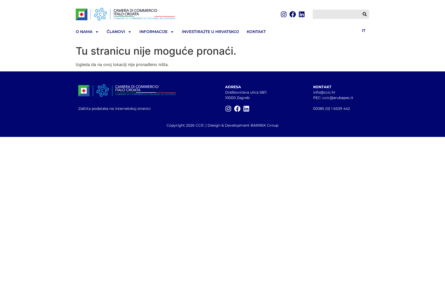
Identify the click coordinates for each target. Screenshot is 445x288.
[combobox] (336, 14)
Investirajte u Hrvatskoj (210, 31)
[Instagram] (283, 14)
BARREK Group (264, 125)
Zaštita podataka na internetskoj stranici (114, 108)
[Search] (364, 14)
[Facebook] (292, 14)
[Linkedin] (301, 14)
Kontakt (256, 31)
